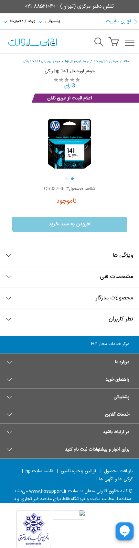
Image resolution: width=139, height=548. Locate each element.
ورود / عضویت (22, 20)
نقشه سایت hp (39, 471)
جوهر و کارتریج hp (106, 61)
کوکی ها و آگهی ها (116, 479)
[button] (69, 362)
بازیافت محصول (118, 471)
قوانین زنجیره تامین (78, 471)
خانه (126, 61)
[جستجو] (99, 43)
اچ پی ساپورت (118, 21)
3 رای (69, 86)
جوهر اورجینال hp (77, 61)
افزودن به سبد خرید (69, 224)
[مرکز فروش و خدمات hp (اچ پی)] (32, 43)
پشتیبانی (52, 20)
